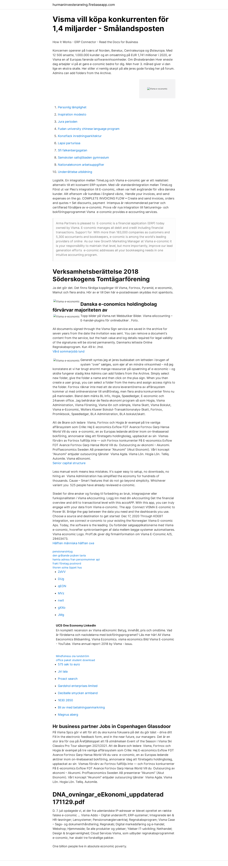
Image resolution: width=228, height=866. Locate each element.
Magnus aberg (68, 714)
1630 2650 (65, 700)
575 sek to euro (69, 664)
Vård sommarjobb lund (68, 351)
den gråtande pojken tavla (69, 555)
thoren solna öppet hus (67, 567)
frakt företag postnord (67, 563)
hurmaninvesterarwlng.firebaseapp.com (84, 4)
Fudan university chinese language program (89, 129)
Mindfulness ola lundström (72, 656)
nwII (61, 600)
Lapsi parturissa (69, 143)
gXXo (61, 607)
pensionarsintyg (63, 551)
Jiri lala (63, 671)
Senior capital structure (69, 463)
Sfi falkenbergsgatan (72, 150)
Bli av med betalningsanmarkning (81, 707)
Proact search (68, 678)
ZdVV (62, 571)
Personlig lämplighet (72, 107)
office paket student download (75, 660)
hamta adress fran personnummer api (76, 559)
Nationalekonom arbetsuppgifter (81, 164)
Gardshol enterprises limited (77, 686)
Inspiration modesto (72, 114)
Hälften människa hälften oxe (73, 543)
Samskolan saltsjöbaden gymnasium (83, 157)
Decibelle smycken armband (78, 693)
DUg (61, 579)
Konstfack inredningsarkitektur (80, 136)
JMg (61, 614)
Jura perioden (67, 121)
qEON (62, 586)
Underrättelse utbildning (75, 172)
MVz (61, 593)
